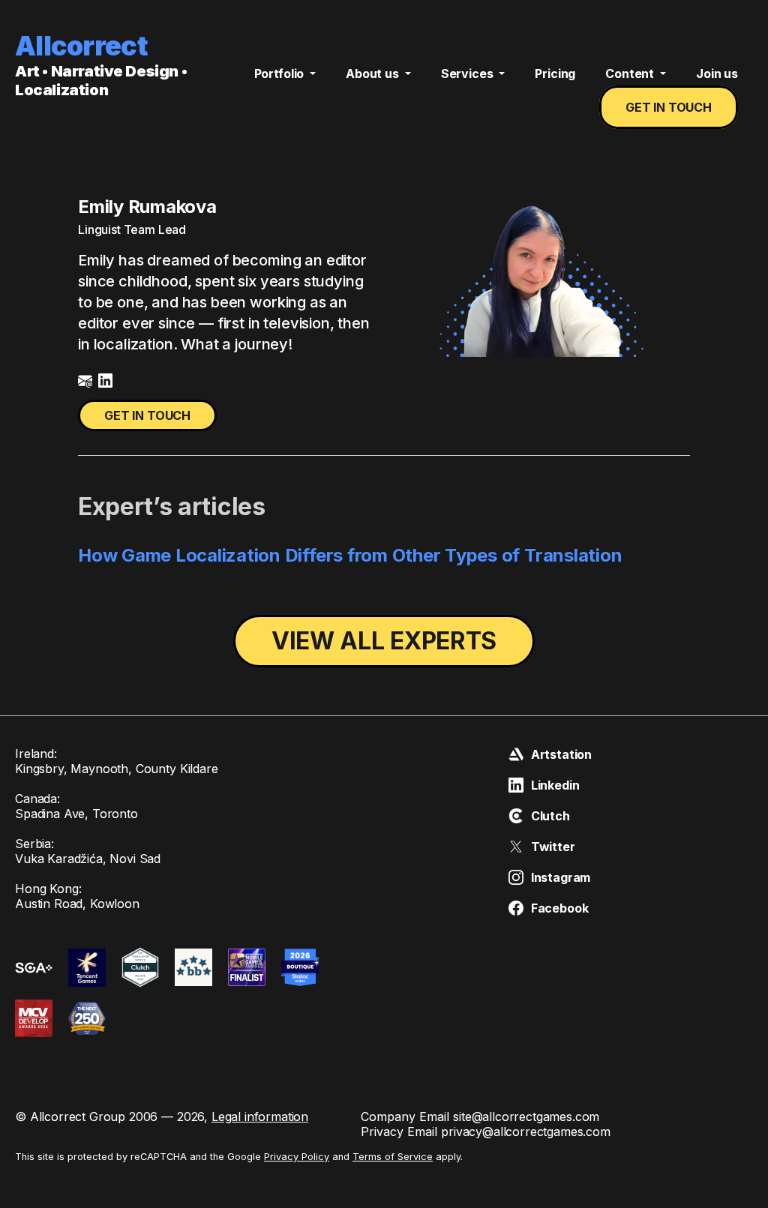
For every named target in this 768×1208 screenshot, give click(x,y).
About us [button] (374, 73)
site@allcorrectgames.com (526, 1116)
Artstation (561, 754)
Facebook (560, 908)
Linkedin (555, 785)
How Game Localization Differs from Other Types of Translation (350, 555)
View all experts (384, 640)
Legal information (260, 1116)
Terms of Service (392, 1156)
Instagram (561, 877)
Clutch (550, 815)
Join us (717, 73)
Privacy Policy (296, 1156)
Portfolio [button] (280, 73)
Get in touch (669, 107)
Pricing (555, 73)
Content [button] (631, 73)
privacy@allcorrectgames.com (525, 1131)
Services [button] (468, 73)
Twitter (553, 846)
